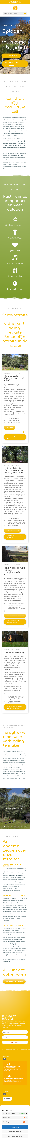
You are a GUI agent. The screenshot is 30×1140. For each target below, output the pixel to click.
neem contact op (12, 530)
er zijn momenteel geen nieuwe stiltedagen (14, 707)
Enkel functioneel (15, 1131)
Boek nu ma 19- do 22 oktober (14, 536)
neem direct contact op (15, 616)
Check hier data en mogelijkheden (13, 621)
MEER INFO (9, 428)
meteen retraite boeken (14, 981)
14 (22, 826)
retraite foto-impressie (11, 64)
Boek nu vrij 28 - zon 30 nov (14, 437)
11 (18, 826)
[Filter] (4, 1059)
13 (21, 826)
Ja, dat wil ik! (11, 56)
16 (25, 826)
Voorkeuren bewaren (15, 1136)
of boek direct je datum (14, 432)
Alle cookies (15, 1127)
